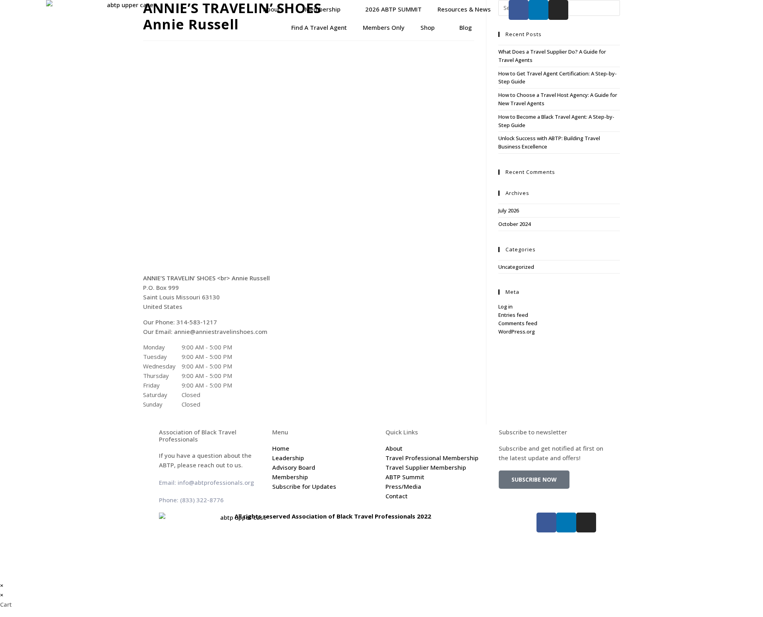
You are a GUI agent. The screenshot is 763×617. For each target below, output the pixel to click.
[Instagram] (558, 10)
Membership (323, 9)
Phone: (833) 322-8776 (191, 500)
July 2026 (508, 210)
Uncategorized (516, 266)
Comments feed (517, 323)
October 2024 (514, 224)
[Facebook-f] (519, 10)
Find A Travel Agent (319, 27)
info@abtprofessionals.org (216, 482)
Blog (465, 27)
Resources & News (464, 9)
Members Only (384, 27)
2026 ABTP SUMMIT (393, 9)
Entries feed (513, 314)
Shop (427, 27)
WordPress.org (516, 331)
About (271, 9)
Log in (505, 306)
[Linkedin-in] (538, 10)
